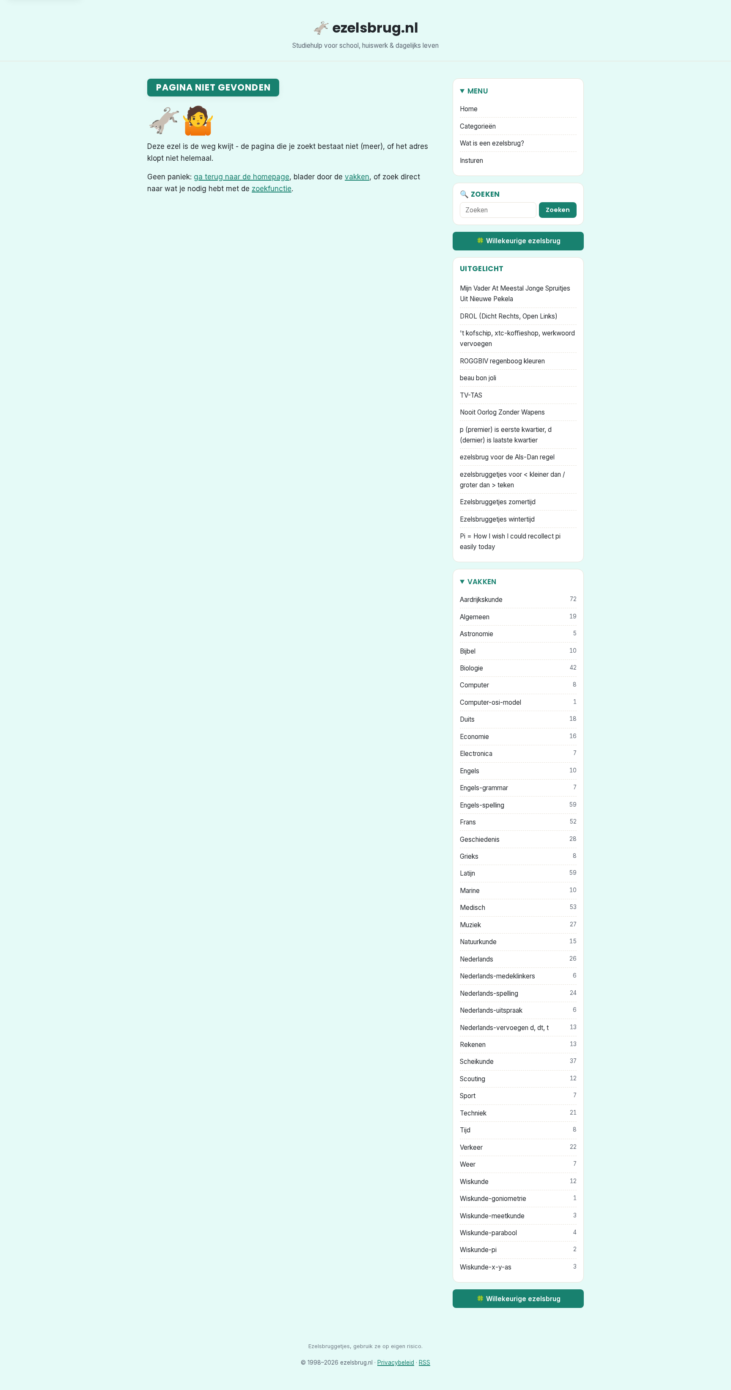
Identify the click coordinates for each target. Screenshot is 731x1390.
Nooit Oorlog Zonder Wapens (502, 412)
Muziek (518, 925)
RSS (424, 1362)
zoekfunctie (271, 188)
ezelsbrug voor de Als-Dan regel (507, 457)
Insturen (471, 161)
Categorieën (478, 126)
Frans (518, 822)
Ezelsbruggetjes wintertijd (497, 519)
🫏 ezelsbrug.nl (365, 27)
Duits (518, 719)
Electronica (518, 754)
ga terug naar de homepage (241, 177)
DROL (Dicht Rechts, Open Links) (509, 316)
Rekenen (518, 1045)
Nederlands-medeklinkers (518, 976)
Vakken (482, 582)
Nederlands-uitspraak (518, 1010)
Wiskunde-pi (518, 1250)
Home (469, 109)
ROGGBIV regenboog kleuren (502, 361)
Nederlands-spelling (518, 993)
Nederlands (518, 959)
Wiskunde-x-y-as (518, 1267)
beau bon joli (478, 378)
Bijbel (518, 651)
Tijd (518, 1130)
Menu (477, 91)
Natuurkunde (518, 942)
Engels (518, 771)
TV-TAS (471, 395)
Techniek (518, 1113)
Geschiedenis (518, 839)
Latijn (518, 873)
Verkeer (518, 1147)
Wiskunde (518, 1182)
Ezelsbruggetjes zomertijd (498, 502)
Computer (518, 685)
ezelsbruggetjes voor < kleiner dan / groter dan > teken (512, 479)
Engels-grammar (518, 788)
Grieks (518, 856)
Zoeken (558, 210)
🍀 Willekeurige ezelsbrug (518, 241)
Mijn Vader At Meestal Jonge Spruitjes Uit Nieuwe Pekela (515, 293)
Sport (518, 1096)
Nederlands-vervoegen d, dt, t (518, 1028)
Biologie (518, 668)
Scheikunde (518, 1062)
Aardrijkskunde (518, 600)
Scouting (518, 1079)
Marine (518, 891)
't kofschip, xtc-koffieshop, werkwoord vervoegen (517, 338)
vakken (357, 177)
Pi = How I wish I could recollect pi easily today (510, 541)
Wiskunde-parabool (518, 1233)
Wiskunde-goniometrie (518, 1199)
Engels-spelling (518, 805)
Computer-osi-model (518, 702)
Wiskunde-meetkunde (518, 1216)
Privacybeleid (395, 1362)
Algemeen (518, 617)
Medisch (518, 908)
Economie (518, 737)
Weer (518, 1164)
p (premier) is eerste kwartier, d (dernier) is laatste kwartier (506, 435)
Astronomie (518, 634)
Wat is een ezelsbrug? (492, 143)
